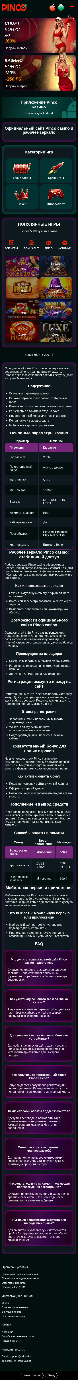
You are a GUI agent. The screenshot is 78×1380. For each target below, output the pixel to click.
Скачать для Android (39, 113)
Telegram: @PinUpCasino (16, 1360)
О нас (5, 1302)
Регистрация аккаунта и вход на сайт (34, 411)
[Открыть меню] (72, 8)
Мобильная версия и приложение (31, 425)
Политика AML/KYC (13, 1287)
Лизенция (7, 1331)
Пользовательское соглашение (20, 1274)
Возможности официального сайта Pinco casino (41, 406)
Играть (22, 263)
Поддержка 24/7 (11, 1340)
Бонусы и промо (11, 1311)
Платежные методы (13, 1316)
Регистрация (32, 1375)
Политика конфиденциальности (21, 1278)
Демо (22, 269)
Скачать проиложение (15, 1307)
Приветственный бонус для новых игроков (38, 415)
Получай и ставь (16, 48)
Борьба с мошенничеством (18, 1336)
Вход (51, 1375)
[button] (71, 1364)
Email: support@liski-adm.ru (18, 1356)
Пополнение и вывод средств (29, 420)
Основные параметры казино (29, 393)
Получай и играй (16, 86)
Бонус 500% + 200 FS (39, 354)
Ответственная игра (14, 1282)
